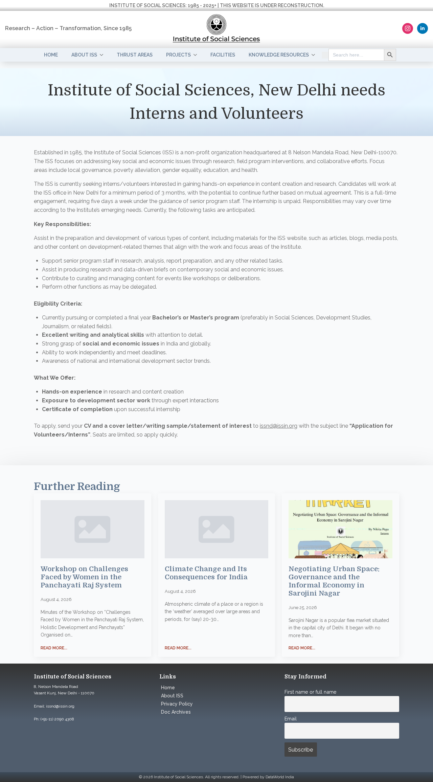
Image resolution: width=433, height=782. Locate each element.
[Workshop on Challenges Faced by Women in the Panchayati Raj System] (92, 529)
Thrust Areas (135, 55)
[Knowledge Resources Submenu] (315, 55)
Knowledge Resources (279, 55)
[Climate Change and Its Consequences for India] (217, 529)
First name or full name (310, 692)
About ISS (84, 55)
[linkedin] (422, 28)
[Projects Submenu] (197, 55)
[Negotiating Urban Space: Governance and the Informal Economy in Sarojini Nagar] (340, 529)
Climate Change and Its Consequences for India (206, 573)
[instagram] (407, 28)
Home (51, 55)
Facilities (222, 55)
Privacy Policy (177, 704)
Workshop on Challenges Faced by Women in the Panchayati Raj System (84, 577)
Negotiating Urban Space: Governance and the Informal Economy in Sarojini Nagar (334, 581)
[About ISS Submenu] (103, 55)
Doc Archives (176, 712)
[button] (325, 55)
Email (290, 718)
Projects (178, 55)
